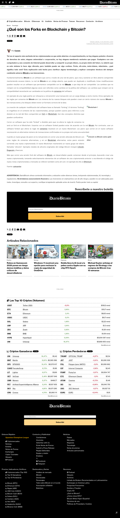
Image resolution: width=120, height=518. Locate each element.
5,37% (74, 6)
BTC (9, 309)
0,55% (6, 6)
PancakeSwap (18, 368)
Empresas (63, 260)
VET (9, 376)
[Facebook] (13, 36)
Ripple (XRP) (12, 488)
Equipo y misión (42, 453)
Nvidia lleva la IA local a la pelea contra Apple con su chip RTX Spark (73, 265)
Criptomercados (13, 441)
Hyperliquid (27, 338)
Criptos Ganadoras (20, 351)
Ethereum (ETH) (13, 486)
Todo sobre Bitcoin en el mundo (48, 483)
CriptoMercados (15, 21)
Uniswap (26, 342)
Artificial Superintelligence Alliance (26, 384)
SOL (9, 321)
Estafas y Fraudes (74, 488)
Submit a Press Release (45, 448)
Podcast (10, 460)
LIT (8, 372)
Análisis (48, 21)
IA (42, 21)
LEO (82, 6)
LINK (97, 6)
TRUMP (63, 356)
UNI (8, 342)
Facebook (42, 461)
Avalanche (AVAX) (14, 504)
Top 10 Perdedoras (14, 478)
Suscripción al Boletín (44, 485)
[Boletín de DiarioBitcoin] (24, 36)
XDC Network (74, 388)
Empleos (39, 456)
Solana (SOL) (12, 496)
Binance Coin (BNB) (14, 507)
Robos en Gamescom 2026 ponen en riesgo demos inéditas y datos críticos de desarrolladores (18, 268)
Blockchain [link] (52, 114)
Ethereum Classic (75, 376)
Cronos (15, 392)
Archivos (99, 21)
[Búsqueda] (7, 2)
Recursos (80, 21)
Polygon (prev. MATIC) (77, 364)
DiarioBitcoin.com (106, 345)
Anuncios (39, 440)
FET (9, 384)
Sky (14, 388)
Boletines (39, 488)
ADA (113, 6)
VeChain (16, 376)
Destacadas (40, 478)
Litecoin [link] (81, 147)
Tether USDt (27, 305)
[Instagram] (15, 36)
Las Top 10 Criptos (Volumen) (27, 300)
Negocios (70, 443)
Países (69, 437)
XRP (9, 326)
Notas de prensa (73, 448)
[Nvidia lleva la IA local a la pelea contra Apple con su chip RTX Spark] (73, 251)
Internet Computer (76, 368)
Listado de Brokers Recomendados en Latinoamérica (87, 480)
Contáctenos (41, 437)
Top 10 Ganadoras (14, 475)
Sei (70, 384)
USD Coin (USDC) (14, 491)
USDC (9, 317)
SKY (9, 388)
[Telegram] (21, 36)
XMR (65, 6)
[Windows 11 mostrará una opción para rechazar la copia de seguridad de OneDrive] (46, 251)
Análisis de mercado (43, 472)
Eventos (9, 260)
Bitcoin (27, 21)
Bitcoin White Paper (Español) (78, 499)
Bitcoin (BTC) (12, 483)
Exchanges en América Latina (78, 483)
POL (62, 364)
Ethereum (36, 21)
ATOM (62, 380)
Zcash (25, 330)
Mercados (70, 440)
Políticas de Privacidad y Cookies (79, 504)
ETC (62, 376)
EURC (62, 392)
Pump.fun (72, 372)
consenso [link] (57, 91)
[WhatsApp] (10, 36)
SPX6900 (16, 364)
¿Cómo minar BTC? (74, 496)
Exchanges (9, 452)
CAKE (9, 368)
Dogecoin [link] (10, 150)
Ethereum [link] (87, 162)
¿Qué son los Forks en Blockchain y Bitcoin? (46, 29)
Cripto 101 (70, 491)
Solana (25, 321)
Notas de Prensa (60, 21)
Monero (15, 380)
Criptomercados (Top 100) (17, 472)
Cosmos (72, 380)
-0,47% (89, 6)
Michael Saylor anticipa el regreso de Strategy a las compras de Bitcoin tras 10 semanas (100, 267)
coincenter (17, 166)
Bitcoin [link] (26, 73)
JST (62, 360)
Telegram (41, 464)
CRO (9, 392)
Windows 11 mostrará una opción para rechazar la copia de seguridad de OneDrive (46, 267)
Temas (71, 21)
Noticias (36, 260)
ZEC (49, 6)
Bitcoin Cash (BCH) (14, 494)
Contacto (90, 21)
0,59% (22, 6)
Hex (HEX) (11, 501)
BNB (9, 334)
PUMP (62, 372)
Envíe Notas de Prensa (44, 445)
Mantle (15, 360)
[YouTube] (18, 36)
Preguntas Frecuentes (75, 485)
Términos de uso (73, 501)
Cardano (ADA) (13, 499)
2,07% (105, 6)
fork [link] (43, 114)
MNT (9, 360)
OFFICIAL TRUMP (75, 356)
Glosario (8, 457)
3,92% (58, 6)
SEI (61, 384)
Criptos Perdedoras (74, 351)
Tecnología (15, 25)
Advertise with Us (43, 443)
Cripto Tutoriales (11, 454)
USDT (9, 305)
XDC (62, 388)
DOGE (30, 6)
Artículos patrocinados (75, 451)
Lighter (15, 372)
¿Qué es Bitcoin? (73, 493)
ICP (61, 368)
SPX (9, 364)
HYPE (14, 6)
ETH (9, 313)
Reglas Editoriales (43, 451)
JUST (71, 360)
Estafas (8, 447)
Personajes (40, 480)
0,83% (41, 6)
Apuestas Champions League (17, 437)
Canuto (17, 51)
